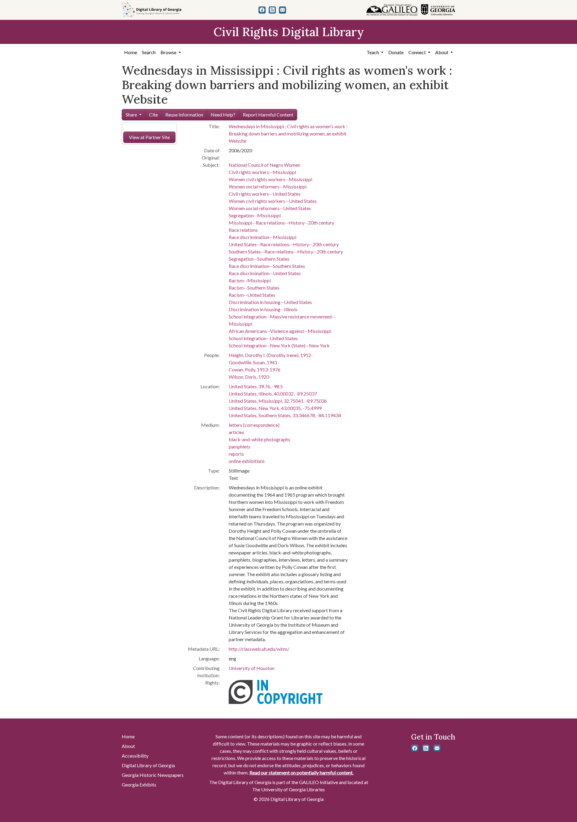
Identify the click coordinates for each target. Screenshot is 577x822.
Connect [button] (417, 52)
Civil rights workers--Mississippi (262, 172)
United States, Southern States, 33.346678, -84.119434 (285, 415)
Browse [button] (168, 52)
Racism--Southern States (254, 287)
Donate (396, 52)
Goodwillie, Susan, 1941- (254, 362)
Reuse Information (184, 114)
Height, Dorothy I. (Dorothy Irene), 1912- (271, 355)
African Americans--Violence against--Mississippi (280, 331)
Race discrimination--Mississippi (262, 237)
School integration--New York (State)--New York (279, 345)
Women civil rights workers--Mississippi (270, 179)
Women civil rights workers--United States (273, 201)
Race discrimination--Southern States (267, 266)
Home (130, 52)
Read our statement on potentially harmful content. (301, 772)
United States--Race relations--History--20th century (284, 244)
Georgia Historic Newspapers (153, 775)
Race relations (243, 230)
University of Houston (251, 668)
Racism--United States (252, 295)
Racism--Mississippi (250, 280)
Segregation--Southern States (259, 259)
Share (131, 114)
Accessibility (135, 755)
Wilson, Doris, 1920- (250, 377)
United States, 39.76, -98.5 (256, 386)
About (128, 746)
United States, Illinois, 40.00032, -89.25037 (273, 393)
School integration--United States (263, 338)
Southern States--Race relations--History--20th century (286, 251)
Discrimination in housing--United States (270, 302)
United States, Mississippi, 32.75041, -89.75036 (278, 401)
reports (236, 454)
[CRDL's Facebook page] (262, 10)
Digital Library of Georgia (148, 765)
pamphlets (239, 446)
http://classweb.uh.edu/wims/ (259, 649)
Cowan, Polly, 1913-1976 (254, 369)
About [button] (442, 52)
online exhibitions (247, 461)
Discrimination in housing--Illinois (263, 309)
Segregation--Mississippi (255, 215)
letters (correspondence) (254, 425)
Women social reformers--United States (270, 208)
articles (236, 432)
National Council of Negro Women (264, 165)
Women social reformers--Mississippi (268, 186)
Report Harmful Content (268, 114)
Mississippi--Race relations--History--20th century (281, 222)
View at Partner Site (149, 137)
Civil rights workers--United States (265, 194)
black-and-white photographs (259, 439)
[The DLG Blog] (272, 10)
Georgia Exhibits (139, 784)
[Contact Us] (282, 10)
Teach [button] (373, 52)
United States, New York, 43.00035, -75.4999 (275, 408)
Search (149, 52)
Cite (153, 114)
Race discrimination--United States (265, 273)
